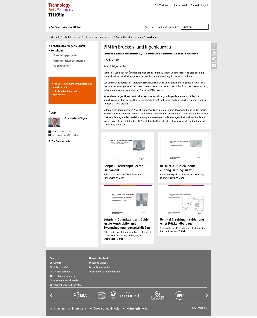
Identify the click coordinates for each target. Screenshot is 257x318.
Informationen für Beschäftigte (68, 284)
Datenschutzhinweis (106, 308)
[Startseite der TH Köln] (60, 9)
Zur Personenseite (61, 141)
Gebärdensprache (101, 267)
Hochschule (54, 36)
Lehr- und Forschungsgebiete (98, 36)
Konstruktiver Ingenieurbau (129, 36)
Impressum (79, 308)
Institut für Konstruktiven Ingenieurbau (66, 92)
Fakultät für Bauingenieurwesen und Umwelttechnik (72, 85)
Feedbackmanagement (64, 276)
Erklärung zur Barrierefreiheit (106, 271)
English (205, 5)
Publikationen (61, 65)
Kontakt (57, 262)
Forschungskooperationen (69, 60)
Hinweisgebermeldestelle (66, 280)
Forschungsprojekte (65, 55)
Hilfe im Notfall (180, 5)
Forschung (57, 50)
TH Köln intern (162, 5)
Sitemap (59, 308)
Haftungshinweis (137, 308)
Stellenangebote (61, 271)
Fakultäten (68, 36)
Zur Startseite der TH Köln (66, 27)
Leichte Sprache (100, 262)
